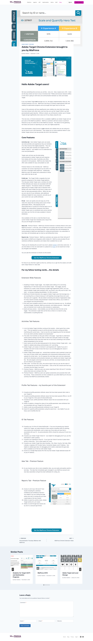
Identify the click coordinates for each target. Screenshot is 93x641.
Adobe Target (25, 44)
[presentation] (22, 562)
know (54, 246)
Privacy (72, 636)
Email (41, 621)
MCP (56, 2)
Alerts (52, 2)
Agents (35, 2)
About (64, 636)
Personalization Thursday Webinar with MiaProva (30, 540)
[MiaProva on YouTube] (83, 637)
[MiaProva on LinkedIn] (80, 637)
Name (22, 621)
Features (31, 44)
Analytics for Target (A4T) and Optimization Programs (21, 575)
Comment (23, 602)
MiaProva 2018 (43, 573)
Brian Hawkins (26, 53)
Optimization (45, 2)
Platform (29, 2)
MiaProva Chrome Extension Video (64, 539)
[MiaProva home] (15, 2)
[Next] (80, 569)
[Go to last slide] (13, 569)
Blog (60, 2)
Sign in (70, 2)
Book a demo (79, 2)
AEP (40, 2)
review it (55, 245)
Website (59, 621)
